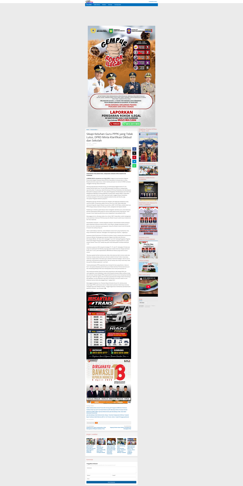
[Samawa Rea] (89, 1)
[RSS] (96, 423)
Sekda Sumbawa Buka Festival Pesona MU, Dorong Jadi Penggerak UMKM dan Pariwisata (106, 407)
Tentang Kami (147, 305)
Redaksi (153, 305)
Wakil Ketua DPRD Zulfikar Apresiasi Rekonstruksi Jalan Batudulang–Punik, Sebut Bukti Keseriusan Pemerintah (111, 449)
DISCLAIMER (141, 306)
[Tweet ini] (134, 153)
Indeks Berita (147, 306)
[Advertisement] (121, 15)
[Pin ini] (134, 157)
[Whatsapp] (134, 165)
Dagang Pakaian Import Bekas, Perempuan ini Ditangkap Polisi (120, 427)
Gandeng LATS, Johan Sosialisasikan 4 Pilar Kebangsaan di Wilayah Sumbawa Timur (96, 427)
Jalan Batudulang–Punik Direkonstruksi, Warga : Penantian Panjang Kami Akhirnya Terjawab (107, 415)
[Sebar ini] (134, 149)
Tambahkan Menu (153, 1)
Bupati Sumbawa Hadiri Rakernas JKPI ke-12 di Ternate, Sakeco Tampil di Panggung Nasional (107, 417)
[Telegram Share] (134, 161)
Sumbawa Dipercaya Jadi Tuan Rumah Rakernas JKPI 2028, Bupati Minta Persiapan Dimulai (106, 409)
